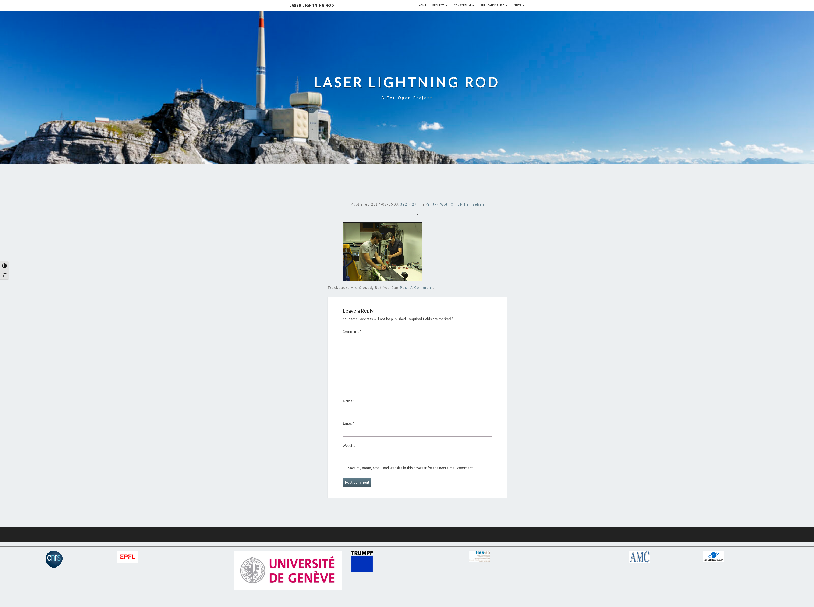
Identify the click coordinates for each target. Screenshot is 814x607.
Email (348, 423)
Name (349, 401)
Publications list (492, 5)
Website (349, 445)
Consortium (462, 5)
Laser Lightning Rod (311, 5)
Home (422, 5)
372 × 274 (409, 204)
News (517, 5)
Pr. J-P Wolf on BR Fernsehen (454, 204)
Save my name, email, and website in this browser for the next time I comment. (411, 467)
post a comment (416, 287)
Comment (352, 331)
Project (438, 5)
